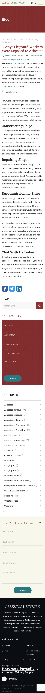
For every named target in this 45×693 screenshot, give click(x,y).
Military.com (30, 104)
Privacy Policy (6, 688)
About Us (29, 645)
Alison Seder (10, 55)
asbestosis (12, 86)
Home (7, 645)
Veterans (25, 59)
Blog (6, 659)
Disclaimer (17, 688)
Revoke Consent (7, 691)
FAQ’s (7, 651)
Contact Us (30, 659)
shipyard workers (17, 63)
